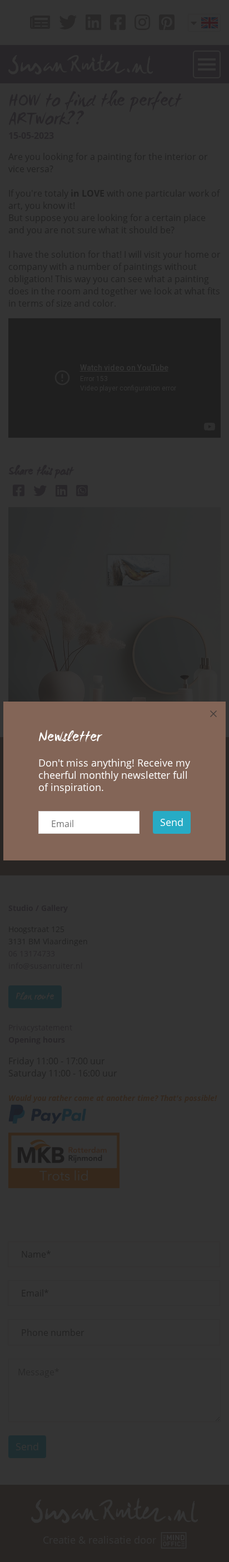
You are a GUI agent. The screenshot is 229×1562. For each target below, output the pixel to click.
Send (171, 822)
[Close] (213, 714)
